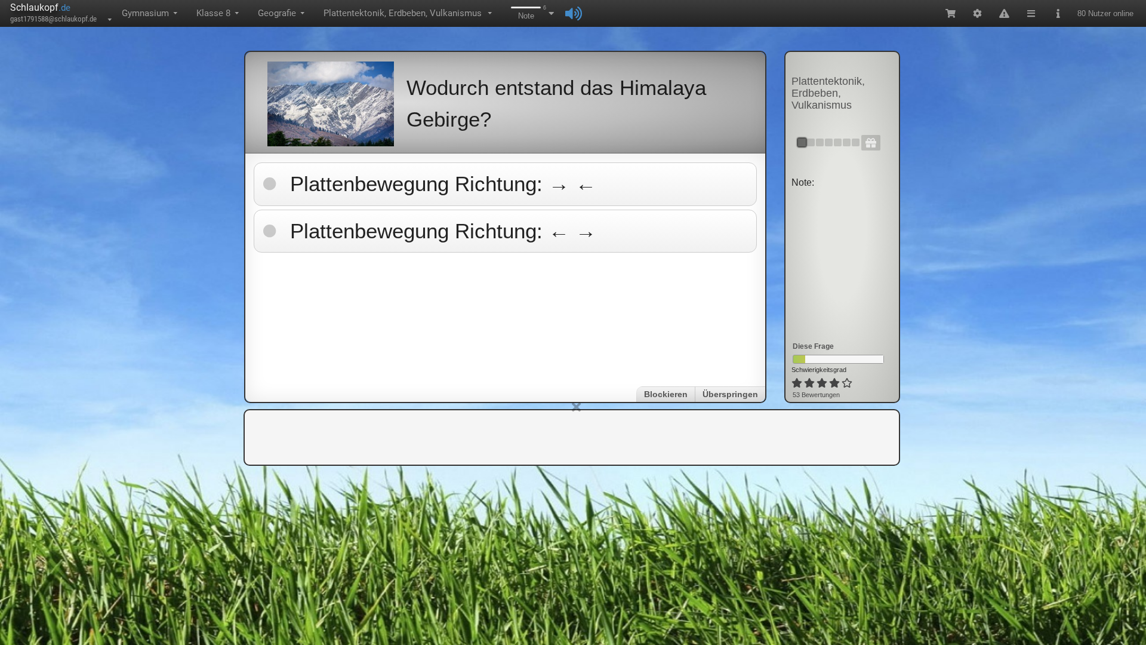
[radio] (796, 383)
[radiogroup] (822, 383)
